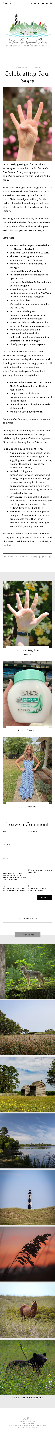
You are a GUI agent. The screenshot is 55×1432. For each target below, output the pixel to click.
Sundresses (27, 806)
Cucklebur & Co (31, 282)
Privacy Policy (27, 1422)
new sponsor (34, 411)
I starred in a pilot (20, 300)
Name (6, 831)
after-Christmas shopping (29, 326)
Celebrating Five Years (27, 652)
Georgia (14, 267)
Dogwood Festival (36, 245)
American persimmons (32, 304)
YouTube (46, 293)
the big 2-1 (29, 311)
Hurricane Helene (19, 274)
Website (7, 858)
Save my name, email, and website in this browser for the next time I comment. (14, 876)
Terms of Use (28, 1424)
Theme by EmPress (27, 1427)
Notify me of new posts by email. (37, 889)
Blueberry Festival (24, 249)
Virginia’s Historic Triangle (25, 340)
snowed (17, 333)
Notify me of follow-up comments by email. (15, 889)
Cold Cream (27, 730)
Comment (23, 557)
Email (6, 845)
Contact (27, 1420)
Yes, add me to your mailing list (40, 872)
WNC (47, 252)
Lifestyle (35, 67)
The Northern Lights (21, 256)
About (27, 1418)
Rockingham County (33, 271)
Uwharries (15, 318)
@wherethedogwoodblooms (27, 1398)
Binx (37, 329)
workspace (38, 344)
